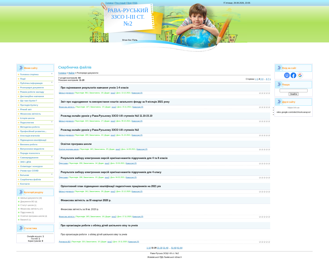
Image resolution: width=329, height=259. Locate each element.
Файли (71, 73)
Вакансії (24, 219)
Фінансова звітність (29, 209)
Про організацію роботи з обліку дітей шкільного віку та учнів (99, 225)
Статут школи (27, 205)
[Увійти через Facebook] (293, 75)
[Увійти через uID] (287, 75)
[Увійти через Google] (300, 75)
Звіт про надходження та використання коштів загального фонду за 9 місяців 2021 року (115, 101)
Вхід (129, 3)
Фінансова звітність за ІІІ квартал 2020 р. (86, 200)
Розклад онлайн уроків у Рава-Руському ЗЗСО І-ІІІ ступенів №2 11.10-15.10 (106, 115)
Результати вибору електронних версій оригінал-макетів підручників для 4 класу (111, 172)
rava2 (113, 93)
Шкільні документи (29, 198)
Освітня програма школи (32, 216)
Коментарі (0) (137, 93)
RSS (135, 3)
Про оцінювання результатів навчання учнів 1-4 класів (95, 87)
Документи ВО (27, 201)
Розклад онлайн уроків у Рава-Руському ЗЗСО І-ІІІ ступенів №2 (100, 129)
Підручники (25, 212)
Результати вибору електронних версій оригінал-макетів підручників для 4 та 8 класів (114, 158)
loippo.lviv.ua (293, 107)
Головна (109, 3)
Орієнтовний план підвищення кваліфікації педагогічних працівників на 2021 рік (111, 186)
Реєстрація (120, 3)
